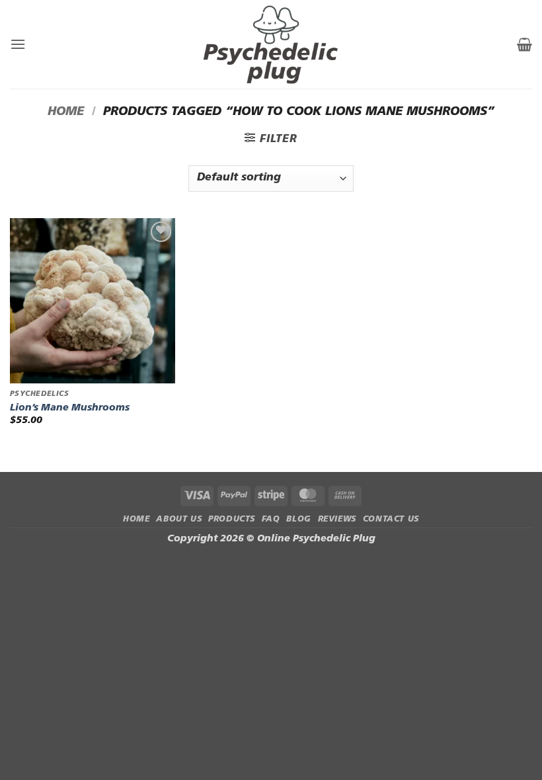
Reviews (337, 520)
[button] (18, 44)
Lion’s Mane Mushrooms (70, 408)
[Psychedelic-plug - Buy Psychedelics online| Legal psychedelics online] (271, 44)
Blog (298, 520)
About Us (179, 520)
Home (66, 112)
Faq (271, 520)
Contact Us (391, 520)
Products (231, 520)
